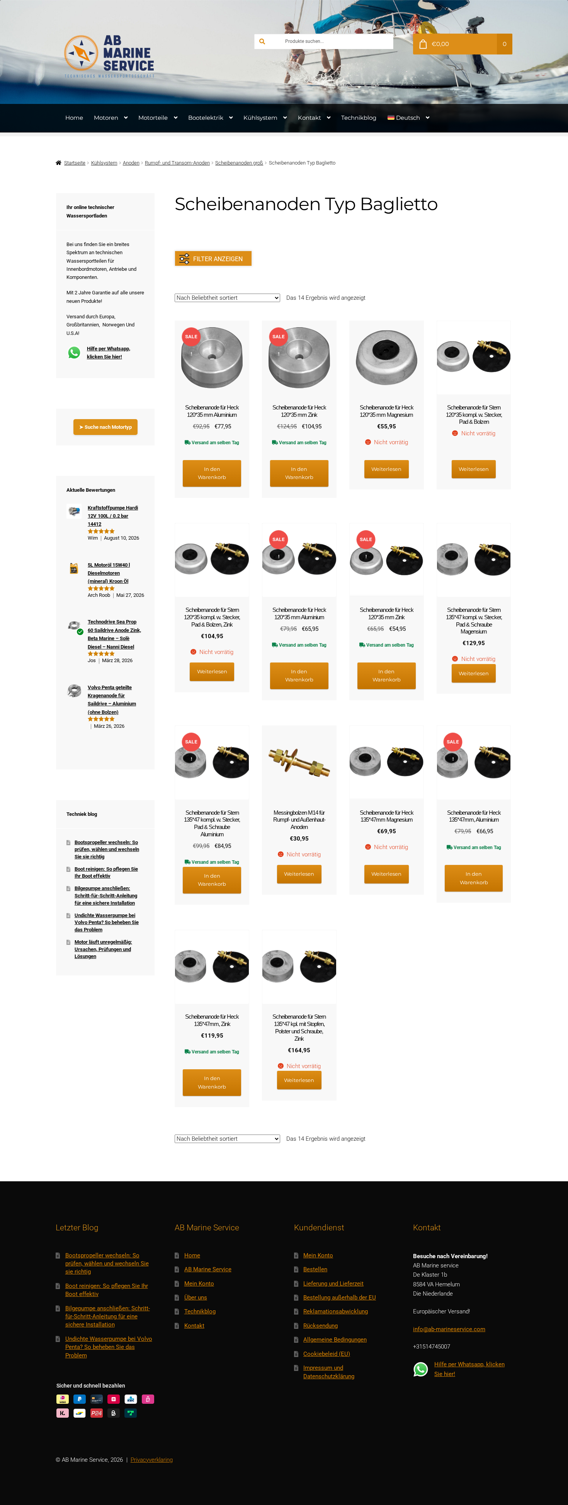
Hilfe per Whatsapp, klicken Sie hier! (108, 353)
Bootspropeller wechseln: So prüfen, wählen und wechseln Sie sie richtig (107, 849)
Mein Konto (199, 1283)
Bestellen (315, 1269)
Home (74, 117)
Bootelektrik (205, 117)
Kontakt (309, 117)
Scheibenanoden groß (239, 163)
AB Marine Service (207, 1269)
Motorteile (153, 117)
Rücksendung (320, 1325)
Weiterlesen (386, 469)
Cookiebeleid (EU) (326, 1353)
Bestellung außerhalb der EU (339, 1297)
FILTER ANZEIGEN (218, 259)
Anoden (131, 163)
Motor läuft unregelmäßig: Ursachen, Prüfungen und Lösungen (103, 949)
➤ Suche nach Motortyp (105, 427)
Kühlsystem (260, 117)
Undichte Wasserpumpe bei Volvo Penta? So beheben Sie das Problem (107, 922)
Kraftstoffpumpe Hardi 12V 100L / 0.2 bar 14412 (113, 516)
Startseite (74, 163)
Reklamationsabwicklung (335, 1311)
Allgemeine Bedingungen (335, 1339)
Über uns (195, 1297)
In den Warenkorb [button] (212, 473)
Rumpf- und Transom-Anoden (177, 163)
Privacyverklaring (152, 1459)
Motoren (106, 117)
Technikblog (358, 117)
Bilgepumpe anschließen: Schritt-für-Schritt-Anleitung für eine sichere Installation (106, 895)
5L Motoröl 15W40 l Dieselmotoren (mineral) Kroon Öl (109, 573)
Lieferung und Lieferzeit (333, 1283)
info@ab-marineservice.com (449, 1329)
